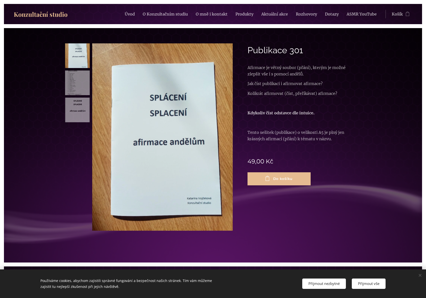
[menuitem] (131, 14)
